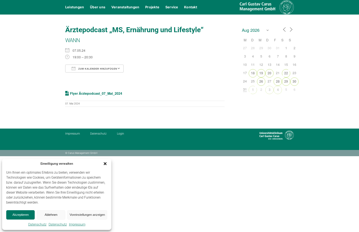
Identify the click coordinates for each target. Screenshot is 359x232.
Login (120, 133)
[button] (105, 164)
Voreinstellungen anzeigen (87, 214)
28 (278, 81)
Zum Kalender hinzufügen (97, 69)
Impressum (77, 224)
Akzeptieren (20, 214)
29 (286, 81)
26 (261, 81)
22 (286, 73)
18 (253, 73)
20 (269, 73)
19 (261, 73)
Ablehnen (51, 214)
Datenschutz (37, 224)
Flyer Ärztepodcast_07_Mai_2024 (96, 93)
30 (294, 81)
